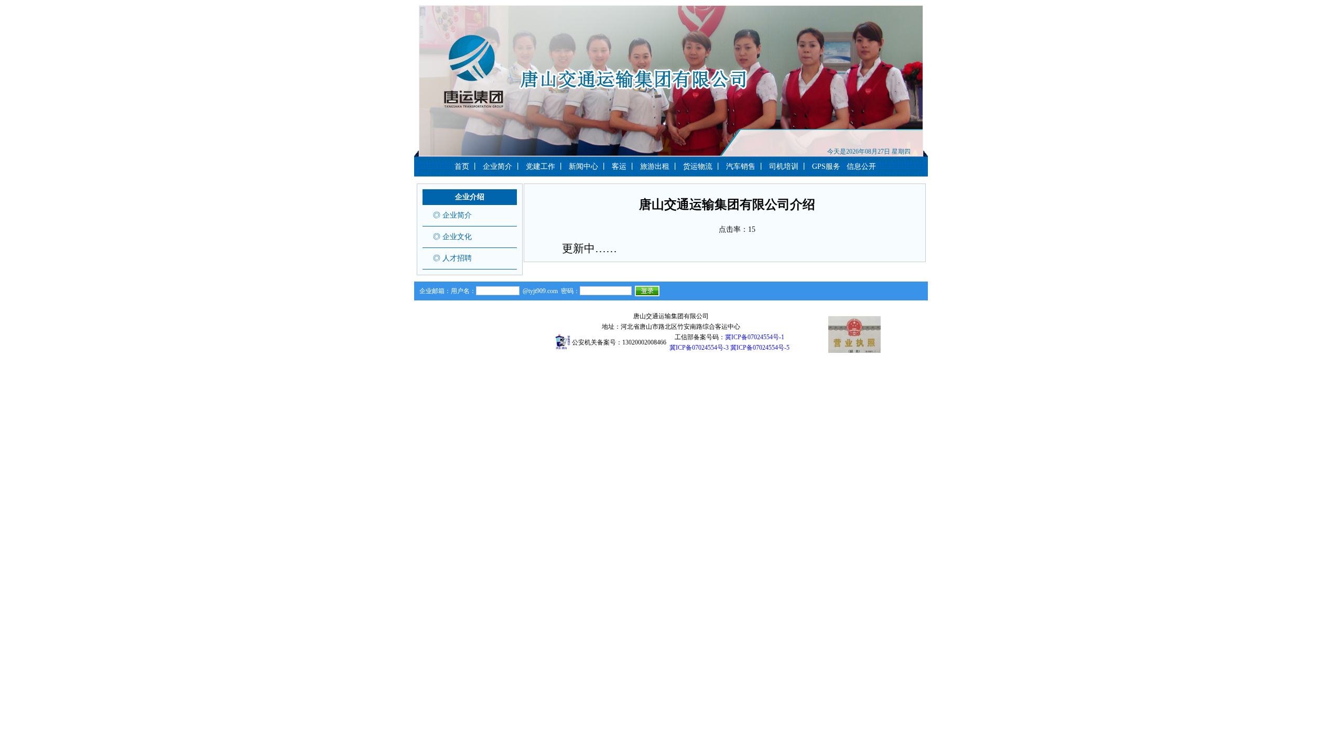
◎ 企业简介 (452, 215)
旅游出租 (654, 166)
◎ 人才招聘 (452, 258)
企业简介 (497, 166)
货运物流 (697, 166)
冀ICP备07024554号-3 (699, 347)
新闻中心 (583, 166)
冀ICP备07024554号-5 (759, 347)
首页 (461, 166)
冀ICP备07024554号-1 (754, 337)
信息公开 (861, 166)
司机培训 (783, 166)
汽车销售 (740, 166)
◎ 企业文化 (452, 237)
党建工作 (540, 166)
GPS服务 (826, 166)
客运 (619, 166)
